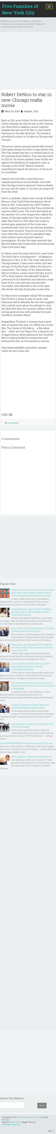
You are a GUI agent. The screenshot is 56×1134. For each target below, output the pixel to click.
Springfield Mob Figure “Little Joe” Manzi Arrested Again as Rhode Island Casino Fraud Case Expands (31, 612)
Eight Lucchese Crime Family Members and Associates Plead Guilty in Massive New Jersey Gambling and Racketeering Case (32, 593)
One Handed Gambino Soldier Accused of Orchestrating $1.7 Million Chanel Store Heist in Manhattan (33, 685)
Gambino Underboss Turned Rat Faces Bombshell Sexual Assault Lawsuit (30, 706)
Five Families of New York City (20, 9)
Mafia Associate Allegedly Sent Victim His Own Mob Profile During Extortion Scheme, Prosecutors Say (32, 647)
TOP (52, 1131)
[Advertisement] (28, 62)
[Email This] (2, 414)
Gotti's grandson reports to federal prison (31, 756)
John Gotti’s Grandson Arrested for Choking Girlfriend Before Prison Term (32, 629)
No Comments (13, 423)
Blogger (7, 1120)
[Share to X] (8, 414)
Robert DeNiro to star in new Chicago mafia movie (26, 99)
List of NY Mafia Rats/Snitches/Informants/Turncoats (26, 743)
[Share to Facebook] (10, 414)
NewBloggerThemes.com (11, 1124)
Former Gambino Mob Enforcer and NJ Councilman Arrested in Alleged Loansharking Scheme (30, 666)
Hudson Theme (15, 1122)
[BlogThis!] (5, 414)
